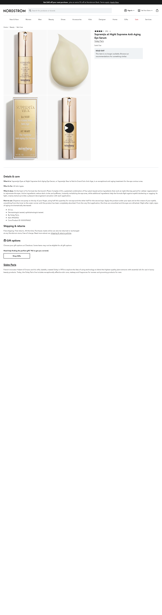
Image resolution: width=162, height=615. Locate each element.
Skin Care (20, 27)
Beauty (51, 19)
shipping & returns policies (61, 233)
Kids (90, 19)
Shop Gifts (17, 256)
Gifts (126, 19)
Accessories (77, 19)
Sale (136, 19)
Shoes (63, 19)
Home (115, 19)
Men (40, 19)
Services (148, 19)
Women (28, 19)
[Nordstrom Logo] (14, 10)
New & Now (14, 19)
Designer (102, 19)
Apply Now (114, 2)
